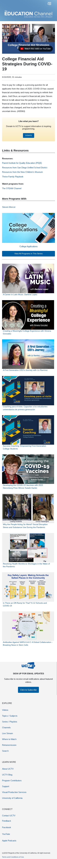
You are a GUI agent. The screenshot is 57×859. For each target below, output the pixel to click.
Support (5, 786)
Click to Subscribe (28, 690)
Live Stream (7, 733)
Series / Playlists (9, 721)
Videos (5, 710)
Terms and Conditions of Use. (13, 857)
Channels (6, 727)
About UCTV (8, 769)
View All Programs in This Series (28, 254)
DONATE (28, 135)
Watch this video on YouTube (35, 49)
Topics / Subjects (9, 716)
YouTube (6, 834)
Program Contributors (12, 780)
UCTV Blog (7, 774)
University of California (12, 798)
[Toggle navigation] (49, 3)
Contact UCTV (8, 815)
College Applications (29, 246)
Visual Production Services (14, 792)
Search (5, 751)
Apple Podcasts (9, 840)
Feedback (6, 821)
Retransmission (9, 745)
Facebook (6, 827)
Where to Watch (9, 739)
